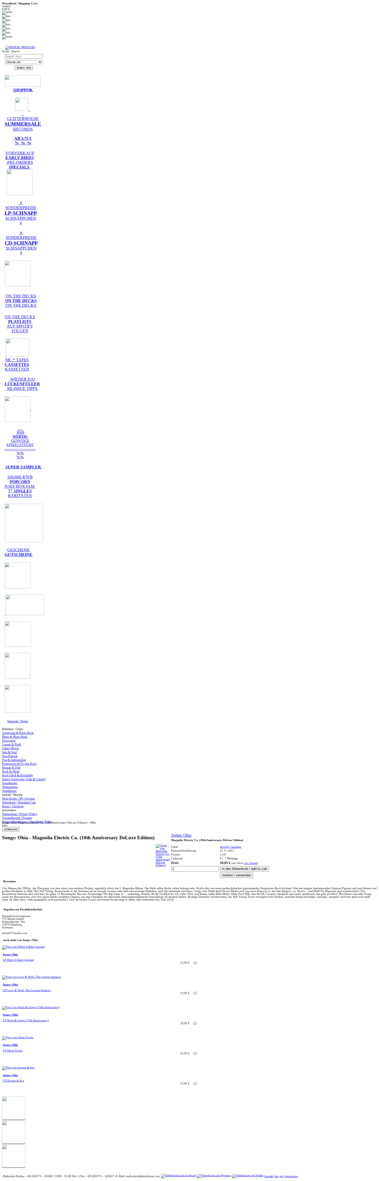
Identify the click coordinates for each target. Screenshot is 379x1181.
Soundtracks (9, 783)
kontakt (269, 1176)
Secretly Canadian (230, 846)
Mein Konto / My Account (18, 798)
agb (281, 1176)
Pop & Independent (14, 760)
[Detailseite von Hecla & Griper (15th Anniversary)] (31, 1007)
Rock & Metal (10, 771)
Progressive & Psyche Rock (19, 764)
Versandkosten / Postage (17, 818)
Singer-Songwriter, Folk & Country (24, 779)
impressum (291, 1176)
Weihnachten (10, 787)
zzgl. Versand (250, 863)
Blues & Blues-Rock (14, 737)
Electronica (8, 740)
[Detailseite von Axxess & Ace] (18, 1067)
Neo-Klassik (10, 756)
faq (276, 1176)
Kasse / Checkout (12, 806)
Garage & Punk (11, 744)
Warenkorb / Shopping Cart (19, 802)
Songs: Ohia (181, 835)
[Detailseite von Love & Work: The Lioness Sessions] (31, 976)
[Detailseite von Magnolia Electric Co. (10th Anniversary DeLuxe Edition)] (163, 865)
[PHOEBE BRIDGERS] (20, 47)
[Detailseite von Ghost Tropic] (18, 1037)
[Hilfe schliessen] (11, 829)
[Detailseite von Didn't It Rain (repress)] (23, 946)
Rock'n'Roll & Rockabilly (17, 775)
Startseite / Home (17, 721)
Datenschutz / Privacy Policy (19, 814)
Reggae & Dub (11, 767)
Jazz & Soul (9, 752)
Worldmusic (9, 791)
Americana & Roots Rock (18, 733)
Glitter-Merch (10, 748)
